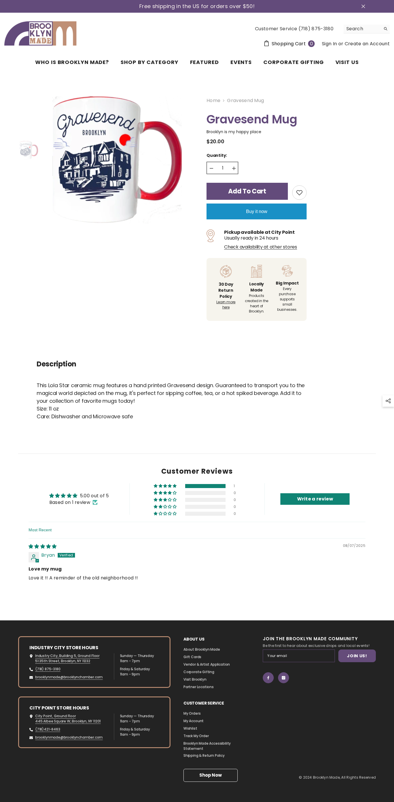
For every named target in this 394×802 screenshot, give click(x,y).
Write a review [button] (315, 499)
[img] (43, 546)
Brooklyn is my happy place (234, 132)
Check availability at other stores (260, 247)
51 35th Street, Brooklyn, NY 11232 (62, 660)
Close (363, 6)
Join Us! (357, 656)
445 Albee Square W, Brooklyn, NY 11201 (68, 721)
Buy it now (256, 211)
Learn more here (225, 305)
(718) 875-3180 (47, 669)
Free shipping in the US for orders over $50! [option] (197, 6)
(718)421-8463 (47, 729)
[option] (114, 160)
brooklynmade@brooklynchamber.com (69, 677)
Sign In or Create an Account (356, 43)
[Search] (367, 29)
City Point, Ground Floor (55, 715)
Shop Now (210, 775)
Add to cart (247, 191)
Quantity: (217, 155)
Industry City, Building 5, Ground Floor (67, 655)
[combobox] (362, 29)
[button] (165, 486)
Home (213, 100)
